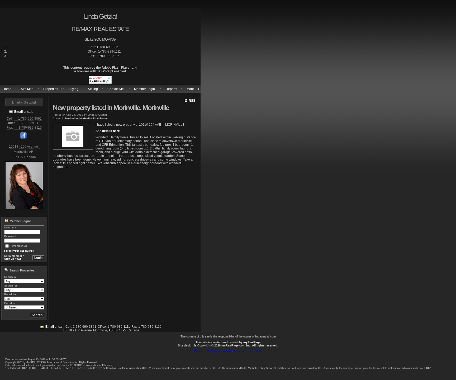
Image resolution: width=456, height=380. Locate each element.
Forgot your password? (19, 250)
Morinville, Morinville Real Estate (86, 118)
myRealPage (251, 342)
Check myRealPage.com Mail (213, 351)
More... (191, 89)
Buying (73, 89)
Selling (93, 89)
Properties (50, 89)
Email (18, 112)
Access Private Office (248, 351)
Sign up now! (12, 258)
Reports (171, 89)
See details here (108, 131)
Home (7, 89)
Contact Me (115, 89)
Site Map (27, 89)
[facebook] (23, 137)
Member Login (144, 89)
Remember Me (18, 245)
